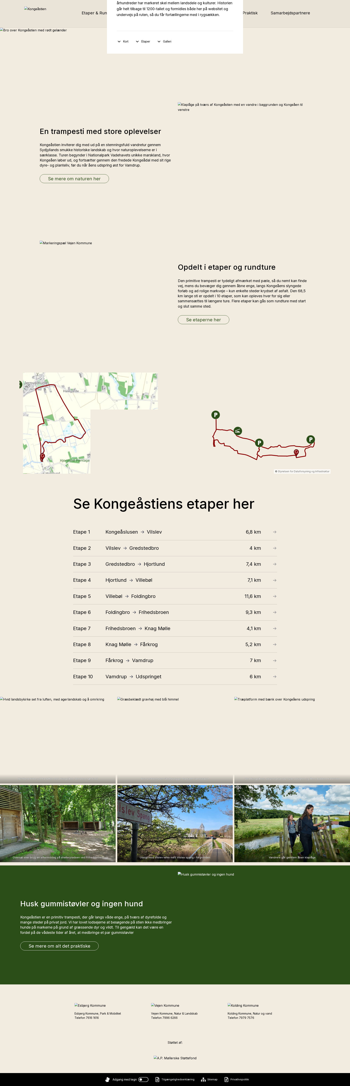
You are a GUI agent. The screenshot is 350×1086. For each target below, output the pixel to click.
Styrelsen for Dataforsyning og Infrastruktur (303, 471)
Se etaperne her (203, 319)
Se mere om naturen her (74, 178)
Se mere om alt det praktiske (59, 946)
